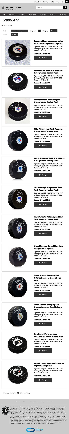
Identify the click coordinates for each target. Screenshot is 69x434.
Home (3, 25)
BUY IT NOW (43, 14)
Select (14, 34)
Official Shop (38, 2)
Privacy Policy (34, 402)
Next (28, 393)
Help (57, 2)
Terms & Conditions (21, 402)
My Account (46, 2)
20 (20, 393)
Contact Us (50, 402)
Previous (6, 393)
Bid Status (52, 14)
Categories (22, 14)
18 (15, 393)
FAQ (53, 2)
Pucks (53, 31)
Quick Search (32, 14)
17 (13, 393)
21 (22, 393)
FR (62, 2)
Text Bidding (63, 14)
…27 (25, 393)
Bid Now (42, 58)
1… (11, 393)
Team (4, 14)
